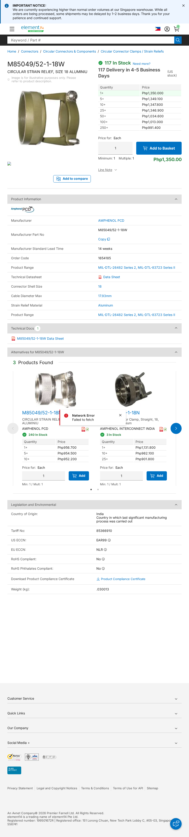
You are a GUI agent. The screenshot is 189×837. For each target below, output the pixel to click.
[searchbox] (90, 40)
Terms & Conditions (95, 788)
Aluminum (105, 305)
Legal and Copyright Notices (57, 788)
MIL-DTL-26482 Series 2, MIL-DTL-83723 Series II (136, 267)
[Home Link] (41, 29)
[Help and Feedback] (176, 824)
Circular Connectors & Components (69, 51)
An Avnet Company (21, 813)
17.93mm (105, 296)
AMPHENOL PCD (111, 220)
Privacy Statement (20, 788)
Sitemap (152, 788)
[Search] (178, 40)
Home (11, 51)
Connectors (29, 51)
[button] (12, 29)
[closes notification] (183, 5)
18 (100, 286)
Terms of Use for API (128, 788)
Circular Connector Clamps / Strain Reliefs (132, 51)
